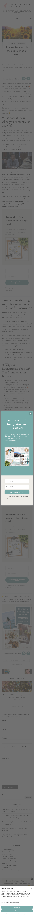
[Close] (30, 413)
